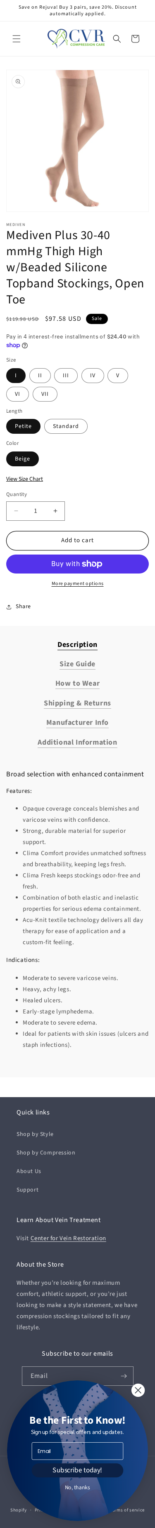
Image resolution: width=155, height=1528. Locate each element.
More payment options (78, 583)
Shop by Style (35, 1134)
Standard (66, 426)
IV (92, 375)
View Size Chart (24, 479)
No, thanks (77, 1488)
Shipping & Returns (77, 703)
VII (45, 394)
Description (77, 644)
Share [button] (23, 606)
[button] (16, 39)
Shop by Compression (46, 1153)
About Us (29, 1171)
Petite (23, 426)
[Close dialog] (138, 1390)
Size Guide (77, 664)
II (40, 375)
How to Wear (77, 683)
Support (27, 1190)
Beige (22, 459)
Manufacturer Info (77, 722)
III (66, 375)
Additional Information (77, 742)
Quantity (16, 494)
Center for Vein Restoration (68, 1238)
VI (17, 394)
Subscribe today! (77, 1470)
